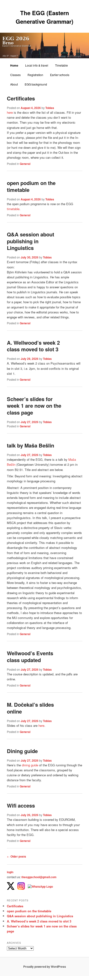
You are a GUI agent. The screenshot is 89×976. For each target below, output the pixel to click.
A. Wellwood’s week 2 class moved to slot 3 (33, 346)
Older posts (16, 856)
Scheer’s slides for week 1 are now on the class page (34, 405)
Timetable (61, 65)
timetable (13, 209)
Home (14, 65)
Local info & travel (36, 65)
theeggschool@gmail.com (38, 877)
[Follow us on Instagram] (21, 886)
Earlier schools (59, 75)
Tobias (49, 108)
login (10, 872)
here (10, 112)
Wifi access (21, 805)
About (14, 84)
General (25, 164)
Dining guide (22, 751)
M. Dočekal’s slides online (30, 708)
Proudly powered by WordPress (44, 966)
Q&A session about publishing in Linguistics (30, 241)
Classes (15, 75)
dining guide (30, 765)
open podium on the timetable (31, 186)
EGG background (36, 84)
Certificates (21, 98)
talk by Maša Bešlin (30, 445)
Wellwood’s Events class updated (30, 656)
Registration (35, 75)
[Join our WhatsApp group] (40, 886)
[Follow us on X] (10, 886)
